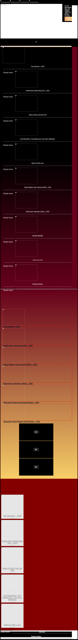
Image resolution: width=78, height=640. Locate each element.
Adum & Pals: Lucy (37, 163)
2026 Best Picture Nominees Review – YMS (21, 402)
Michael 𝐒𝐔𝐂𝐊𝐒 (37, 235)
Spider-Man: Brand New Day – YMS (37, 90)
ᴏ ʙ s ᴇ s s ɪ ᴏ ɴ (38, 260)
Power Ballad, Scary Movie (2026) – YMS (37, 187)
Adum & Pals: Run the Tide (37, 115)
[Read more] (15, 70)
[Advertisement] (39, 30)
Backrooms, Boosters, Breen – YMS (37, 211)
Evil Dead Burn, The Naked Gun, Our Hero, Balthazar (37, 139)
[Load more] (12, 629)
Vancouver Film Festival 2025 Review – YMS (21, 421)
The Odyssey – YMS (37, 66)
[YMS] (19, 2)
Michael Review (37, 284)
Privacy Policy (36, 636)
